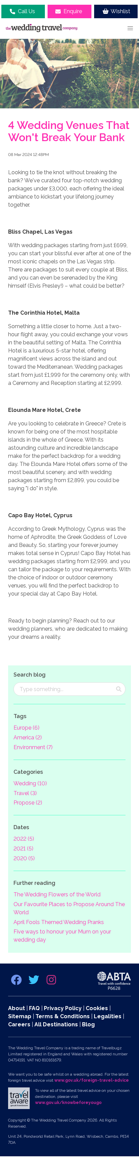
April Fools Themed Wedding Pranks (58, 922)
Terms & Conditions (62, 1016)
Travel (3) (25, 793)
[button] (130, 28)
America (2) (27, 737)
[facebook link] (17, 982)
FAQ (34, 1008)
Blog (88, 1024)
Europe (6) (26, 728)
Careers (19, 1024)
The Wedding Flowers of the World (57, 894)
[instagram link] (51, 982)
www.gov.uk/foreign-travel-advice (91, 1080)
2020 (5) (24, 858)
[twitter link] (34, 982)
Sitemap (19, 1016)
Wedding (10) (30, 783)
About (16, 1008)
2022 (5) (23, 839)
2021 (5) (23, 848)
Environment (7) (33, 747)
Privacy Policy (63, 1008)
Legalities (107, 1016)
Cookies (97, 1008)
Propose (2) (27, 802)
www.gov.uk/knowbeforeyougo (68, 1102)
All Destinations (56, 1024)
